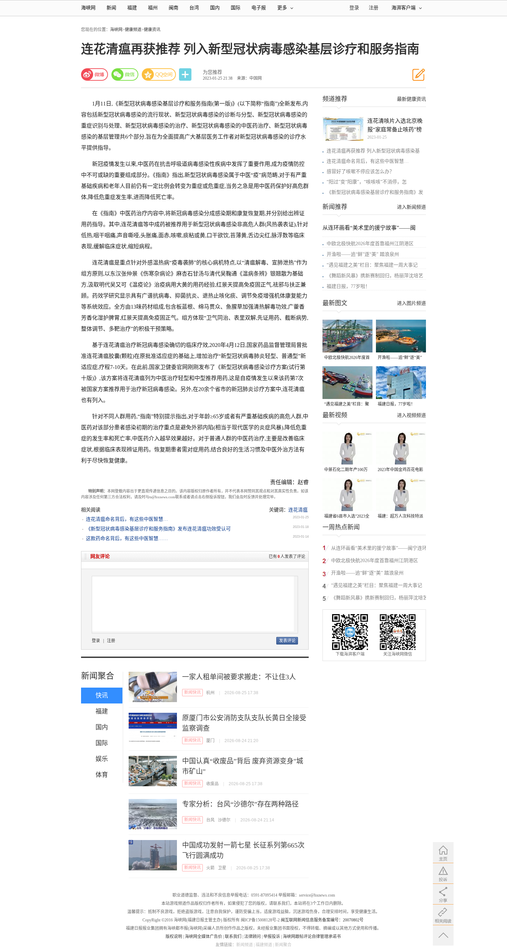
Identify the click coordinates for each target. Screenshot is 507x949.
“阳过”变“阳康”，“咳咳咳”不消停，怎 (367, 181)
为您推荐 (212, 72)
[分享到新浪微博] (94, 74)
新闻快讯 (192, 692)
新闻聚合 (97, 675)
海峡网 (88, 7)
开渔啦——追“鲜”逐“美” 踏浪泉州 (363, 254)
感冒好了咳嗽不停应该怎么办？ (360, 171)
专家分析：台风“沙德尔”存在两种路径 (240, 804)
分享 (186, 74)
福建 (132, 7)
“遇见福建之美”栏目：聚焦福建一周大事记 (372, 265)
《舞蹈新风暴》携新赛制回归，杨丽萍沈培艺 (375, 275)
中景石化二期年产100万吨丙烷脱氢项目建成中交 (347, 470)
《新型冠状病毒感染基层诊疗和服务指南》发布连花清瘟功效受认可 (158, 528)
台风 (210, 820)
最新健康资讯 (411, 99)
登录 (96, 640)
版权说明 (174, 936)
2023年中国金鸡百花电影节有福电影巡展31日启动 (400, 470)
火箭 (210, 868)
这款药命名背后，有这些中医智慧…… (127, 538)
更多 (282, 7)
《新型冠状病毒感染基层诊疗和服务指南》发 (375, 192)
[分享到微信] (124, 74)
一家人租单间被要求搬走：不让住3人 (239, 677)
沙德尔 (224, 820)
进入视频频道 (411, 415)
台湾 (194, 7)
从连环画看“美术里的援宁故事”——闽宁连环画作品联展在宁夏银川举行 (379, 549)
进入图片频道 (411, 303)
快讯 (102, 695)
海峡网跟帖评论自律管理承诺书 (312, 936)
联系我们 (233, 936)
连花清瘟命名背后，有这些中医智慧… (127, 519)
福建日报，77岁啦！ (348, 286)
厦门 (210, 740)
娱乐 (102, 759)
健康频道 (133, 29)
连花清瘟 (298, 509)
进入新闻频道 (411, 207)
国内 (215, 7)
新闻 (111, 7)
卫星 (222, 868)
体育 (102, 774)
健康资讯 (152, 29)
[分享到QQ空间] (159, 74)
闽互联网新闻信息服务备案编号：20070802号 (322, 920)
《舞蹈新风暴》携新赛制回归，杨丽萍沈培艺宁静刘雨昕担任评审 (379, 598)
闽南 (173, 7)
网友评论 (100, 556)
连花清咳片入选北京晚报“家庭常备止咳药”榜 (395, 125)
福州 (153, 7)
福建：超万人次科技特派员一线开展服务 (400, 517)
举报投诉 (272, 936)
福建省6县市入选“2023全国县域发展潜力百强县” (346, 517)
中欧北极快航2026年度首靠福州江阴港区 (370, 243)
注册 (373, 7)
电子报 (258, 7)
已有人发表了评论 (287, 556)
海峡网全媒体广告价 (203, 936)
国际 (235, 7)
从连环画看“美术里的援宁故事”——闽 (369, 228)
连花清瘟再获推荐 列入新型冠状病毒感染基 (373, 150)
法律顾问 (252, 936)
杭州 (210, 692)
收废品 (212, 783)
